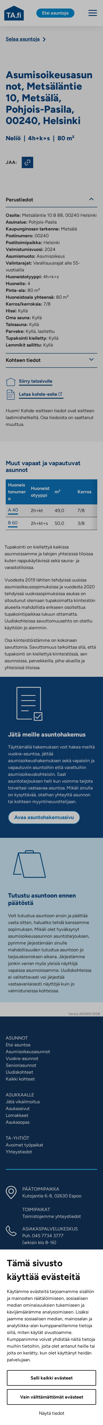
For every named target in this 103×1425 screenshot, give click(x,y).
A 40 (13, 510)
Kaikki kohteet (20, 1079)
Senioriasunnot (21, 1065)
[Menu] (93, 13)
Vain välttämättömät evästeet (51, 1397)
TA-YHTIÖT (17, 1138)
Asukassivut (18, 1108)
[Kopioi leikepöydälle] (27, 162)
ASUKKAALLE (20, 1095)
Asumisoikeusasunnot (28, 1051)
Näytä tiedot (51, 1413)
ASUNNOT (17, 1038)
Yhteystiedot (19, 1151)
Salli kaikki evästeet (52, 1378)
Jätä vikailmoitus (23, 1101)
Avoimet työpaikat (24, 1145)
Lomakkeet (17, 1115)
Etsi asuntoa (18, 1044)
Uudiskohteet (19, 1072)
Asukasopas (17, 1122)
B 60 (12, 522)
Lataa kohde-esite (38, 395)
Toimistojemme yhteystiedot (51, 1216)
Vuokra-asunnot (22, 1058)
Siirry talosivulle (35, 381)
